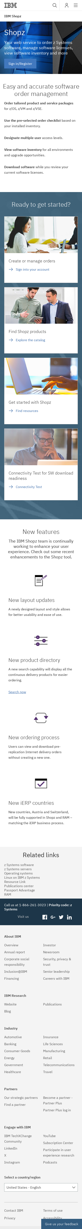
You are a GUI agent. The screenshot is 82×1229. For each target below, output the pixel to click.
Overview (11, 945)
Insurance (50, 1037)
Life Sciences (53, 1044)
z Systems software (19, 865)
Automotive (13, 1037)
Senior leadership (56, 971)
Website (10, 1004)
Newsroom (51, 952)
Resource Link (14, 882)
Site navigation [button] (76, 7)
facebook (45, 917)
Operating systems (18, 873)
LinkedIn (10, 1148)
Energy (9, 1058)
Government (13, 1065)
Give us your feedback (61, 1224)
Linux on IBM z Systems (22, 877)
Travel (47, 1072)
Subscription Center (58, 1143)
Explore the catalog (30, 340)
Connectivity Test (29, 487)
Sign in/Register (20, 63)
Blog (7, 1011)
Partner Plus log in (57, 1110)
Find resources (27, 411)
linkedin (69, 917)
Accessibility (52, 1218)
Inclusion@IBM (15, 971)
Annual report (14, 952)
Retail (47, 1058)
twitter (61, 917)
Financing (11, 978)
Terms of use (53, 1210)
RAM (7, 894)
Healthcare (12, 1072)
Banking (10, 1044)
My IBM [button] (67, 7)
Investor (49, 945)
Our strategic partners (21, 1097)
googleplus (53, 917)
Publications (52, 1004)
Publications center (19, 886)
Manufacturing (54, 1051)
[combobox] (54, 5)
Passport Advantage (19, 890)
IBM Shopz (12, 16)
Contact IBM (13, 1210)
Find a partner (15, 1104)
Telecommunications (59, 1065)
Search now (17, 692)
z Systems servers (18, 869)
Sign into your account (32, 269)
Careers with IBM (56, 978)
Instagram (12, 1162)
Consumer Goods (17, 1051)
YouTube (49, 1136)
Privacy (9, 1218)
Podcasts (50, 1162)
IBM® (10, 5)
